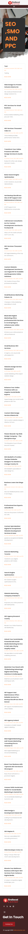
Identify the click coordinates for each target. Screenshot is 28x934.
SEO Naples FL (9, 831)
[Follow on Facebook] (4, 906)
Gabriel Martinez (10, 621)
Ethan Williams (9, 794)
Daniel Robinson (10, 110)
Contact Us (9, 924)
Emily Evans (9, 676)
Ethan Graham (9, 556)
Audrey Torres (9, 158)
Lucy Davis (8, 852)
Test (6, 66)
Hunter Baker (9, 417)
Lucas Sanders (9, 329)
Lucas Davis (9, 89)
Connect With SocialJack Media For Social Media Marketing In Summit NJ (13, 789)
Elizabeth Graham (10, 487)
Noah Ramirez (9, 350)
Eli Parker (8, 371)
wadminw (8, 833)
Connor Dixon (9, 704)
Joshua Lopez (9, 771)
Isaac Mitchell (9, 535)
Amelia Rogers (9, 748)
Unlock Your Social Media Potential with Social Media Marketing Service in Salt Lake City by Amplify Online (13, 644)
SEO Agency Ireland (11, 720)
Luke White (8, 815)
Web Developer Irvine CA (13, 850)
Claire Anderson (10, 202)
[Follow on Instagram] (13, 906)
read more (7, 77)
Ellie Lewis (8, 396)
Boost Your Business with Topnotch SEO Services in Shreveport (13, 766)
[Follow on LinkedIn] (10, 906)
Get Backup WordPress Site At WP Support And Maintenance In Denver (12, 198)
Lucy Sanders (9, 278)
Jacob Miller (9, 577)
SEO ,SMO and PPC (17, 89)
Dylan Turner (9, 440)
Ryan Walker (9, 179)
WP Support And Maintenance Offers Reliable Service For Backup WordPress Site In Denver (13, 697)
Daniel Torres (9, 133)
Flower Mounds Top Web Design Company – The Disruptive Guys (13, 436)
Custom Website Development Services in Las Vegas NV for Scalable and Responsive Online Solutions (13, 271)
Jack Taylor (9, 230)
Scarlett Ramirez (10, 598)
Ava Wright (8, 466)
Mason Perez (9, 299)
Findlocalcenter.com (19, 930)
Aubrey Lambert (10, 68)
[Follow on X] (7, 906)
